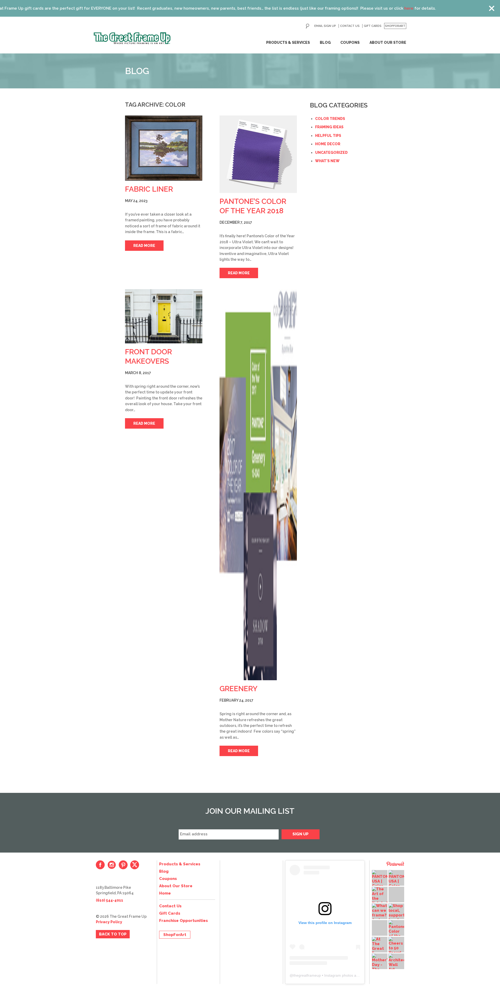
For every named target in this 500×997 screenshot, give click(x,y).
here (354, 8)
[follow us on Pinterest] (123, 864)
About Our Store (388, 42)
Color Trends (330, 119)
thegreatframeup (307, 975)
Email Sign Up (325, 26)
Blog (325, 42)
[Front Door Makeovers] (163, 316)
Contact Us (350, 26)
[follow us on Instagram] (111, 864)
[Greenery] (258, 484)
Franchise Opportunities (183, 920)
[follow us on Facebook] (100, 864)
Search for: (307, 26)
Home (165, 893)
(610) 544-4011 (109, 900)
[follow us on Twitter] (134, 864)
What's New (327, 161)
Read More (144, 246)
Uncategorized (331, 152)
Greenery (239, 688)
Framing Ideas (329, 127)
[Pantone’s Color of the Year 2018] (258, 154)
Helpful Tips (328, 135)
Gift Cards (373, 26)
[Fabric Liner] (163, 148)
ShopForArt (395, 26)
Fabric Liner (149, 189)
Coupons (350, 42)
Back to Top (113, 934)
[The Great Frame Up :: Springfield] (132, 38)
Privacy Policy (109, 922)
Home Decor (327, 144)
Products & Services (288, 42)
